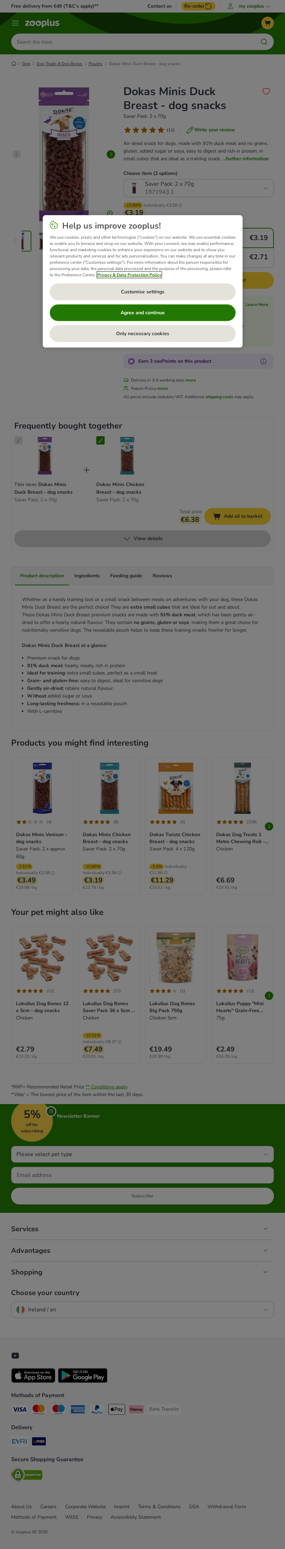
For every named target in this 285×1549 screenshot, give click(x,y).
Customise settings (142, 291)
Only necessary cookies (142, 333)
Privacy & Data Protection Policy (129, 274)
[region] (143, 281)
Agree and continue (143, 312)
